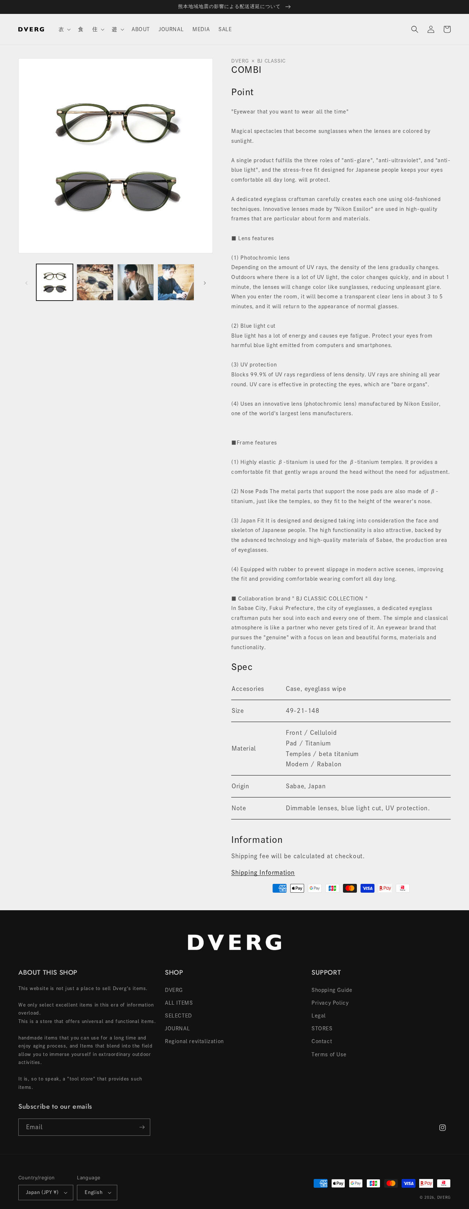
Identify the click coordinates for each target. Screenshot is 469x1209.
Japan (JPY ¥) (42, 1192)
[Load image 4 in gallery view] (176, 282)
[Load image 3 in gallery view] (135, 282)
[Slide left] (26, 282)
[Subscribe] (142, 1127)
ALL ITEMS (179, 1002)
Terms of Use (328, 1054)
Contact (321, 1041)
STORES (322, 1028)
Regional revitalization (194, 1041)
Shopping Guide (331, 990)
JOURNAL (177, 1028)
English (94, 1192)
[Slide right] (205, 282)
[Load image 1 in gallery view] (54, 282)
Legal (318, 1015)
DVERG (174, 990)
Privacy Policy (329, 1002)
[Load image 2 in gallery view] (95, 282)
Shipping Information (263, 872)
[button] (64, 29)
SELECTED (178, 1015)
